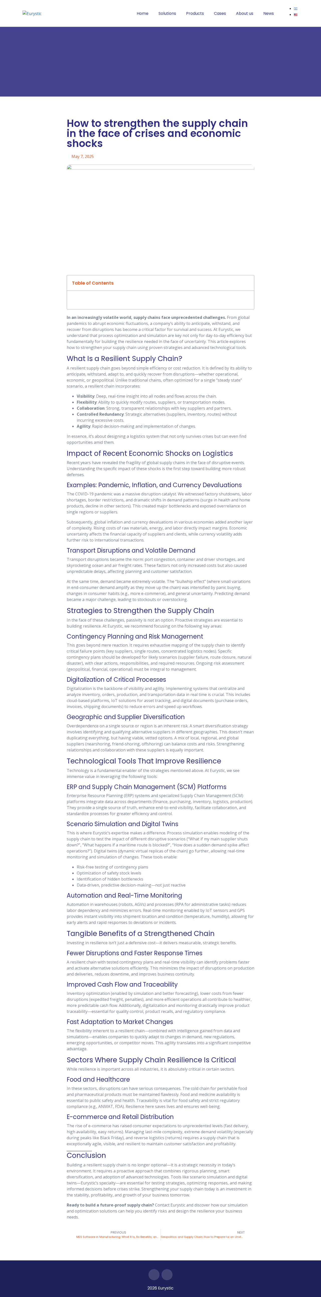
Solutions (167, 13)
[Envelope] (167, 1274)
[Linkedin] (153, 1274)
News (268, 13)
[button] (247, 283)
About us (244, 13)
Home (142, 13)
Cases (220, 13)
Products (195, 13)
